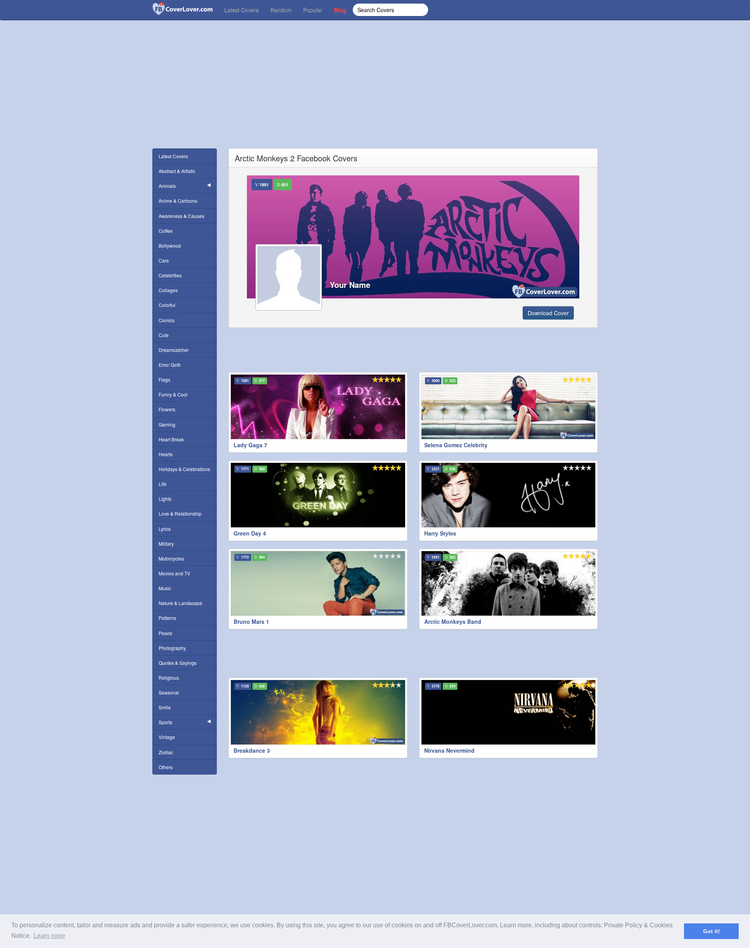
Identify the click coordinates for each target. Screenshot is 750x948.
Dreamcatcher (174, 349)
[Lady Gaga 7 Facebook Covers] (317, 406)
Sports (165, 722)
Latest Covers (241, 10)
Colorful (167, 305)
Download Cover (548, 313)
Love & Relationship (180, 513)
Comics (167, 320)
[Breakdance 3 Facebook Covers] (317, 712)
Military (166, 543)
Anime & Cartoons (178, 200)
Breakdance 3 (252, 750)
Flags (164, 379)
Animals (167, 185)
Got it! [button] (711, 931)
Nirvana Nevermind (449, 750)
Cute (164, 335)
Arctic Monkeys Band (452, 621)
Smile (165, 707)
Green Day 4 (250, 533)
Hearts (166, 454)
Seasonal (169, 692)
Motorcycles (171, 558)
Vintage (167, 737)
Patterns (167, 617)
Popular (312, 10)
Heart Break (171, 439)
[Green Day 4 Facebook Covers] (317, 495)
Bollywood (170, 245)
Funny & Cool (173, 394)
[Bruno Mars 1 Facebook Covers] (317, 583)
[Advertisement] (375, 93)
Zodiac (166, 752)
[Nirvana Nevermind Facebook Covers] (508, 712)
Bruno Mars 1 (251, 621)
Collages (168, 290)
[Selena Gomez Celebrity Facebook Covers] (508, 406)
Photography (172, 647)
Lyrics (165, 528)
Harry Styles (440, 533)
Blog (340, 10)
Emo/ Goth (170, 364)
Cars (164, 260)
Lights (165, 498)
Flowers (167, 409)
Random (280, 10)
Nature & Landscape (180, 603)
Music (165, 588)
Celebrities (170, 275)
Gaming (167, 424)
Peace (165, 633)
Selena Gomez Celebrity (456, 445)
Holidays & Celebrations (184, 469)
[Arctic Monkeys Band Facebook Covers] (508, 583)
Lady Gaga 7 (250, 445)
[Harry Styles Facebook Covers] (508, 495)
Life (162, 483)
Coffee (166, 230)
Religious (169, 677)
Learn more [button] (49, 935)
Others (166, 767)
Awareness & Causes (181, 215)
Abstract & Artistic (177, 171)
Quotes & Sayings (177, 662)
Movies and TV (174, 573)
